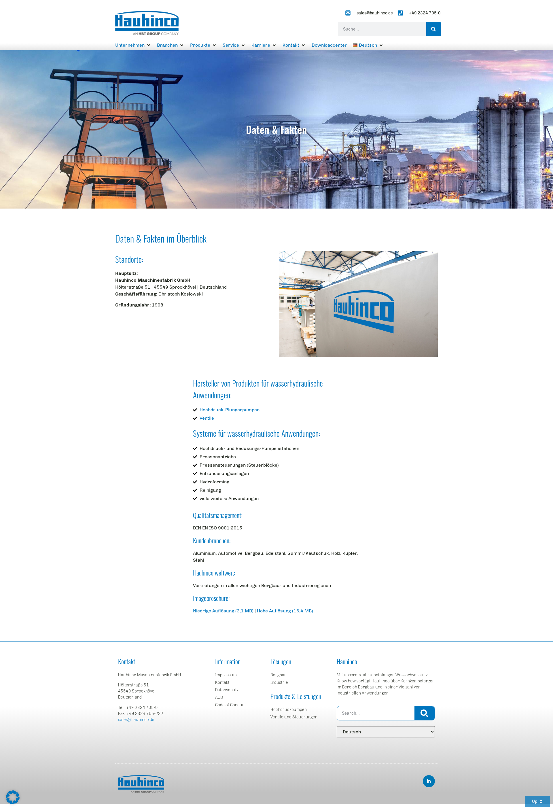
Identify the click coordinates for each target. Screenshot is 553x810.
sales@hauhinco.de (136, 719)
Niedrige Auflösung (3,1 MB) (223, 611)
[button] (133, 45)
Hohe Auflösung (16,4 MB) (285, 611)
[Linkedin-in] (429, 781)
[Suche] (433, 29)
